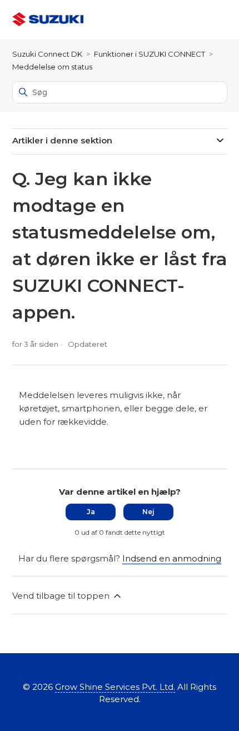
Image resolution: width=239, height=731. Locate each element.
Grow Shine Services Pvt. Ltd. (115, 687)
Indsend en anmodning (171, 558)
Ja (91, 512)
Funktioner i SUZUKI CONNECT (149, 53)
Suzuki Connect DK (47, 53)
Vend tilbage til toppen (62, 595)
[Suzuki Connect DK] (47, 19)
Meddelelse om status (52, 66)
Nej (148, 512)
